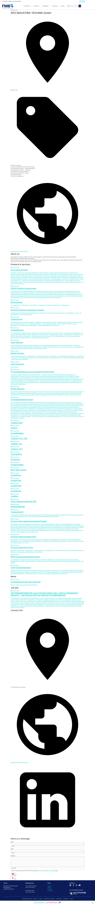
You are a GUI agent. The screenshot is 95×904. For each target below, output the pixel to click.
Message (13, 855)
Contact (62, 6)
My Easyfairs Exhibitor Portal (82, 1)
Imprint (71, 898)
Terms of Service (50, 870)
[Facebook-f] (74, 886)
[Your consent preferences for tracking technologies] (93, 903)
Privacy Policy (40, 870)
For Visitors (35, 6)
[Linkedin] (71, 886)
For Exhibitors (45, 6)
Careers (40, 898)
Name (12, 841)
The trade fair (27, 6)
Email (12, 848)
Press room (35, 898)
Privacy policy (59, 898)
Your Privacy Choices (51, 902)
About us (50, 886)
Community (54, 6)
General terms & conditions (49, 898)
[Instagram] (77, 886)
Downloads (50, 890)
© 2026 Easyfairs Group (27, 898)
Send (14, 875)
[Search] (80, 6)
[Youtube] (80, 886)
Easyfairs (50, 889)
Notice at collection (39, 902)
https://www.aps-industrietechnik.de (19, 251)
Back (14, 879)
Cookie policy (66, 898)
